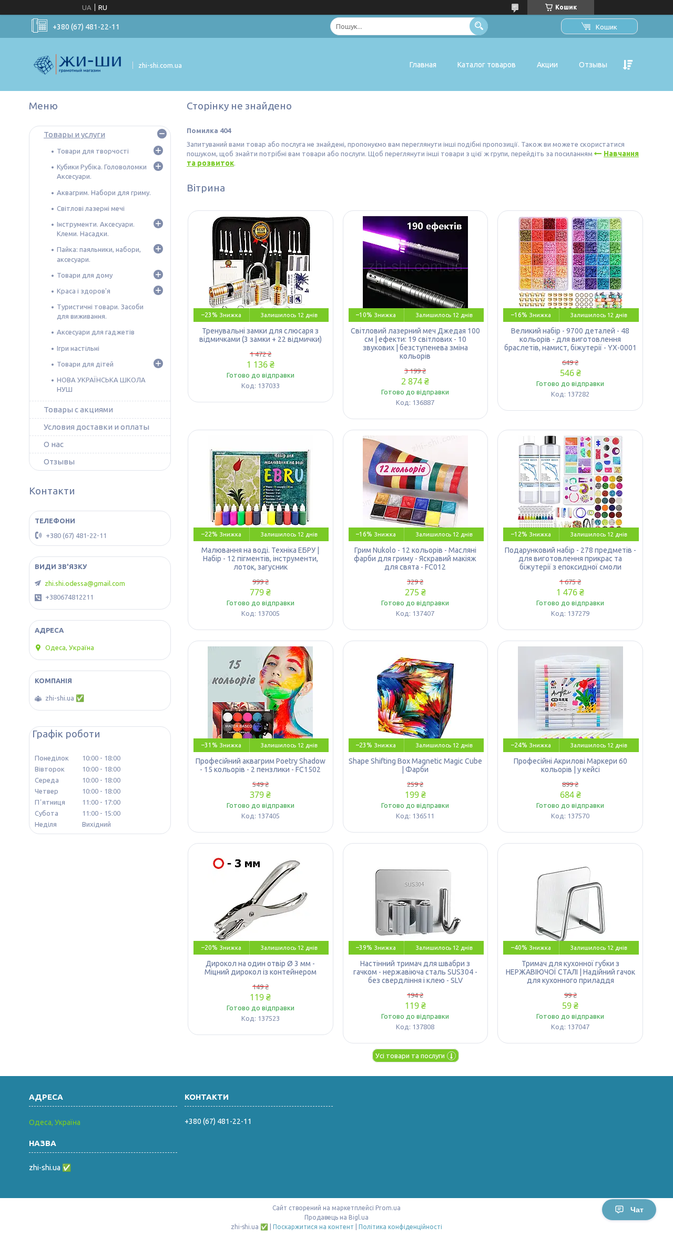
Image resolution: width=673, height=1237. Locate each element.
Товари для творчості (93, 151)
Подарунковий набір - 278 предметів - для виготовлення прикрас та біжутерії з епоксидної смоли (570, 558)
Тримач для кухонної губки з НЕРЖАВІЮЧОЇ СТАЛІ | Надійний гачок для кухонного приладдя (570, 972)
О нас (54, 444)
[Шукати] (479, 26)
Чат (637, 1209)
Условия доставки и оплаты (96, 426)
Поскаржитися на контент (313, 1226)
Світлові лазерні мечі (91, 208)
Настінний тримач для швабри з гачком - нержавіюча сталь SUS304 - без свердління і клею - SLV (415, 972)
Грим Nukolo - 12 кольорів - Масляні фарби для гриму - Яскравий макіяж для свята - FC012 (415, 558)
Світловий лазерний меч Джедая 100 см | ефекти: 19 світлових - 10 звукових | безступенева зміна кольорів (415, 343)
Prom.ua (388, 1207)
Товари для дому (85, 275)
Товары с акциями (78, 409)
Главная (423, 64)
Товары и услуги (74, 134)
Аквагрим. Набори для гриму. (104, 192)
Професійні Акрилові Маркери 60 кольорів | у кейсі (570, 765)
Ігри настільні (78, 348)
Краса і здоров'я (83, 291)
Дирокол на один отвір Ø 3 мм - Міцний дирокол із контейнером (261, 967)
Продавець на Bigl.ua (336, 1217)
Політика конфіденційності (400, 1226)
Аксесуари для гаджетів (96, 332)
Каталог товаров (486, 64)
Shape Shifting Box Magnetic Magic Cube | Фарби (415, 765)
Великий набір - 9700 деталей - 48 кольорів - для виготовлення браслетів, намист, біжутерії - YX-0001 (570, 339)
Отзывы (593, 64)
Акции (547, 64)
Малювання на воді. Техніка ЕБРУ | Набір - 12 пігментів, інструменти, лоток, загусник (260, 558)
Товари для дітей (85, 364)
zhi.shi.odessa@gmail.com (85, 583)
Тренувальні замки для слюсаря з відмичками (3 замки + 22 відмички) (260, 335)
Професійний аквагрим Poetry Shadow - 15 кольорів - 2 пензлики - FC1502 (260, 765)
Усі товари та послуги (410, 1055)
